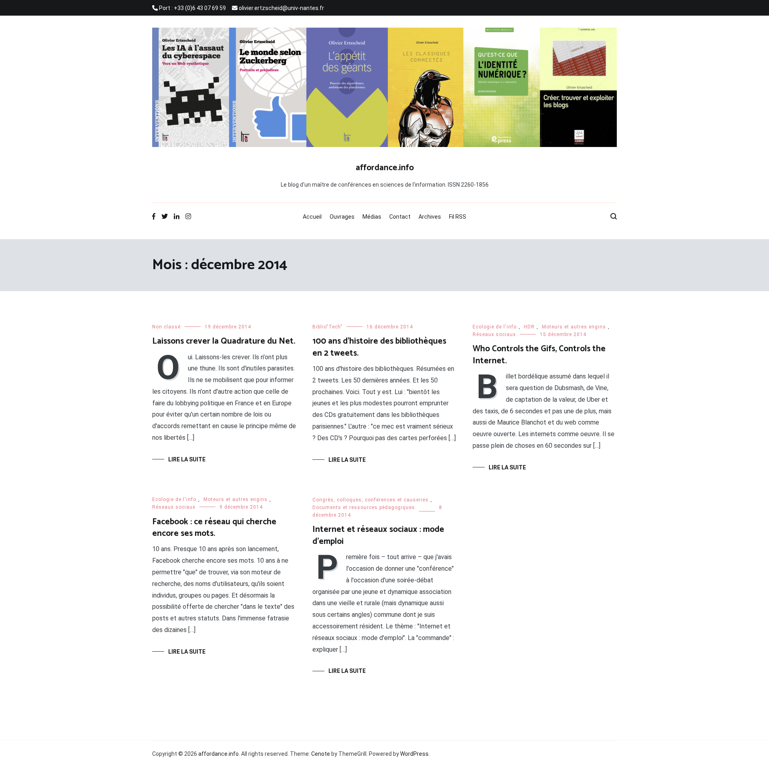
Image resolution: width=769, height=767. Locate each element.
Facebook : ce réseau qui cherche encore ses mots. (214, 527)
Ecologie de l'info (495, 327)
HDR (529, 327)
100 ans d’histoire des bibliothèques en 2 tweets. (379, 347)
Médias (371, 216)
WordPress (414, 754)
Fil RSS (457, 216)
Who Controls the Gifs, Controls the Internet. (539, 354)
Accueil (312, 216)
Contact (400, 216)
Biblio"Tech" (327, 327)
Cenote (320, 754)
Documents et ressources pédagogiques (363, 507)
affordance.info (385, 168)
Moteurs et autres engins (574, 327)
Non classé (166, 327)
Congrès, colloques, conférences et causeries (370, 500)
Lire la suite (186, 459)
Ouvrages (342, 216)
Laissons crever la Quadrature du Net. (223, 341)
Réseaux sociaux (494, 334)
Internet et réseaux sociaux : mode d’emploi (378, 535)
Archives (430, 216)
